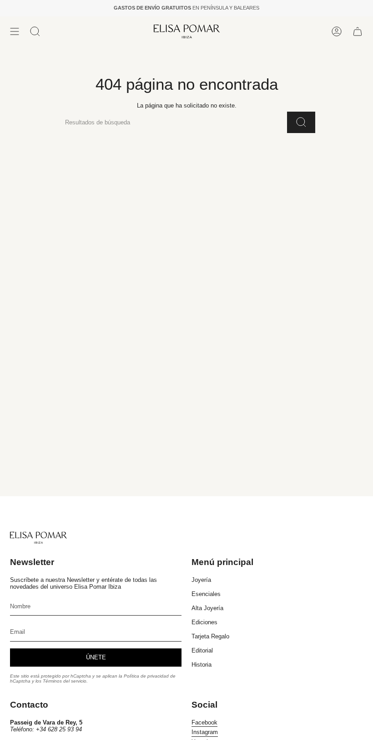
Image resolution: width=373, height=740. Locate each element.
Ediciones (204, 622)
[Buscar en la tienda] (301, 122)
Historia (202, 664)
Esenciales (206, 594)
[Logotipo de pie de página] (38, 538)
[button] (35, 31)
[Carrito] (357, 31)
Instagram (205, 732)
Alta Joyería (207, 608)
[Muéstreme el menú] (14, 31)
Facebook (204, 722)
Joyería (201, 579)
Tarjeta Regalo (210, 636)
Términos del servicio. (65, 680)
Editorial (202, 650)
